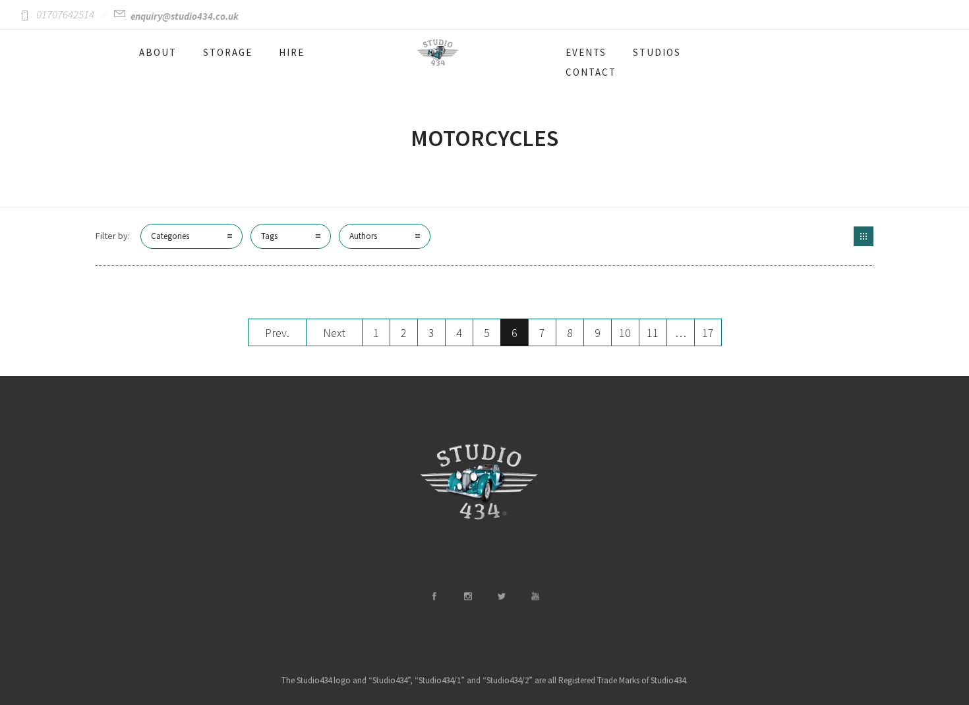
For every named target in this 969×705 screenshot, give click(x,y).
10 (625, 332)
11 (653, 332)
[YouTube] (534, 596)
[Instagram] (467, 596)
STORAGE (227, 52)
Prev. (277, 332)
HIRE (292, 52)
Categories (170, 236)
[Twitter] (500, 596)
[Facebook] (433, 596)
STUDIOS (657, 52)
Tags (269, 236)
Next (334, 332)
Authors (363, 236)
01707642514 (65, 14)
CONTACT (591, 72)
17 (708, 332)
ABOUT (158, 52)
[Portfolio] (863, 236)
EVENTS (586, 52)
